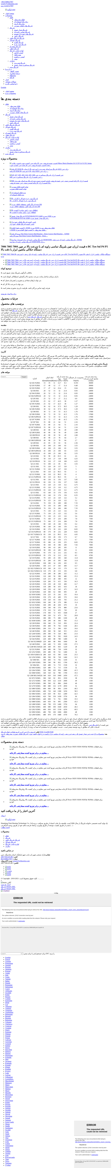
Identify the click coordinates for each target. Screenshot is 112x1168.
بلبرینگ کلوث (18, 42)
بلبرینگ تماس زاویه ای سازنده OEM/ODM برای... (27, 242)
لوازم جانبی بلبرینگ (16, 51)
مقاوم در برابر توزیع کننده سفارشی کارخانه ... (29, 753)
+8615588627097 (7, 2)
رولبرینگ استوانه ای (21, 22)
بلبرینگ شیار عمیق (20, 30)
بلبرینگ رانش (18, 36)
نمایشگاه (13, 75)
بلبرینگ (12, 28)
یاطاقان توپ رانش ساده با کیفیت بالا (23, 212)
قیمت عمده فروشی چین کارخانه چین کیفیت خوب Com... (30, 165)
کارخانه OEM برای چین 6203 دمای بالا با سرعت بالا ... (29, 171)
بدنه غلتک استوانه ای (17, 195)
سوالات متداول (10, 82)
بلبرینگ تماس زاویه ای (22, 32)
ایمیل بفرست (5, 885)
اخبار (7, 80)
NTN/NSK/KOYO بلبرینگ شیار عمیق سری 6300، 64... (29, 218)
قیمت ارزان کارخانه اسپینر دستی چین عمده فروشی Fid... (30, 183)
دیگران (12, 61)
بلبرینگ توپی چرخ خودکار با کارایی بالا (23, 201)
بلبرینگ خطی (14, 49)
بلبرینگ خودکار (15, 40)
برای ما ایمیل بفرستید (8, 294)
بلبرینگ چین (32, 317)
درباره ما (8, 69)
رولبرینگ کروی (19, 24)
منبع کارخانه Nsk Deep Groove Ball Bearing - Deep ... (29, 236)
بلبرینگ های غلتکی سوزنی (23, 26)
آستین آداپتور (18, 53)
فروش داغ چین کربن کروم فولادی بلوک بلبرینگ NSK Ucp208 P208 (27, 732)
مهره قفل (17, 55)
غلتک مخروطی (19, 20)
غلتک (11, 18)
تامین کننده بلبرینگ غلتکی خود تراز (22, 224)
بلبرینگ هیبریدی (19, 63)
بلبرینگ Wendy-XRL (8, 887)
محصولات (8, 15)
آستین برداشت (19, 57)
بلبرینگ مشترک (15, 46)
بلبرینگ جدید (14, 67)
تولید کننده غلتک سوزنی (18, 189)
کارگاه (12, 77)
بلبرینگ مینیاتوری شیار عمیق (24, 65)
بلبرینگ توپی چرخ (20, 44)
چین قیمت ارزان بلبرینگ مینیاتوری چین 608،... (26, 177)
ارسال (3, 816)
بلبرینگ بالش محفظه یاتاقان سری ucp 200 (25, 206)
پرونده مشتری (15, 73)
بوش (16, 59)
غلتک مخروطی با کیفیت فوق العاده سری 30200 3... (28, 230)
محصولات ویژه (10, 93)
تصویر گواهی (14, 71)
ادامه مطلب (5, 827)
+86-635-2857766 (7, 857)
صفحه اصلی (9, 13)
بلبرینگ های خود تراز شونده (24, 34)
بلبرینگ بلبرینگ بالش (17, 38)
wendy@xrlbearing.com (9, 4)
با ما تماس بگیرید (11, 84)
